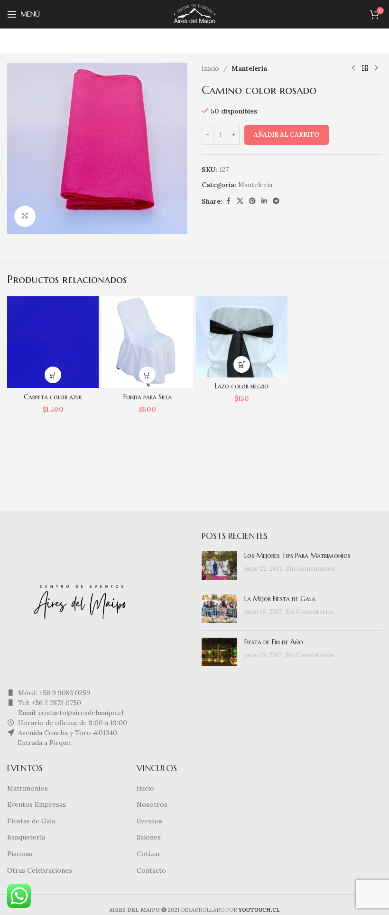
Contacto (151, 870)
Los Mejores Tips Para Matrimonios (297, 555)
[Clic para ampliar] (25, 216)
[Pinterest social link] (252, 201)
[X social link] (240, 201)
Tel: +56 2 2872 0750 (48, 702)
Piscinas (19, 853)
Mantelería (249, 68)
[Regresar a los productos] (364, 68)
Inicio (210, 68)
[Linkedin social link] (264, 201)
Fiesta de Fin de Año (273, 642)
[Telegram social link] (276, 201)
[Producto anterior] (353, 68)
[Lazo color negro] (241, 336)
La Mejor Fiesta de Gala (279, 598)
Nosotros (152, 804)
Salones (149, 837)
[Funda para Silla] (147, 342)
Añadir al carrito (286, 135)
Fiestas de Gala (31, 821)
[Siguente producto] (376, 68)
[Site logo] (194, 13)
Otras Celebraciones (39, 870)
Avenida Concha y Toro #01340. (67, 732)
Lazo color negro (242, 386)
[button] (53, 375)
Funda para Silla (147, 397)
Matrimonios (27, 788)
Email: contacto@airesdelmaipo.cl (69, 712)
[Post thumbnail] (219, 565)
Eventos (149, 821)
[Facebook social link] (228, 201)
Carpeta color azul (53, 397)
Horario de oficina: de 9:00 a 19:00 (71, 722)
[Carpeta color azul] (53, 342)
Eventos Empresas (36, 804)
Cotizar (149, 853)
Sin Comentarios (310, 568)
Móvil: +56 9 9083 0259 (53, 693)
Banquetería (26, 837)
